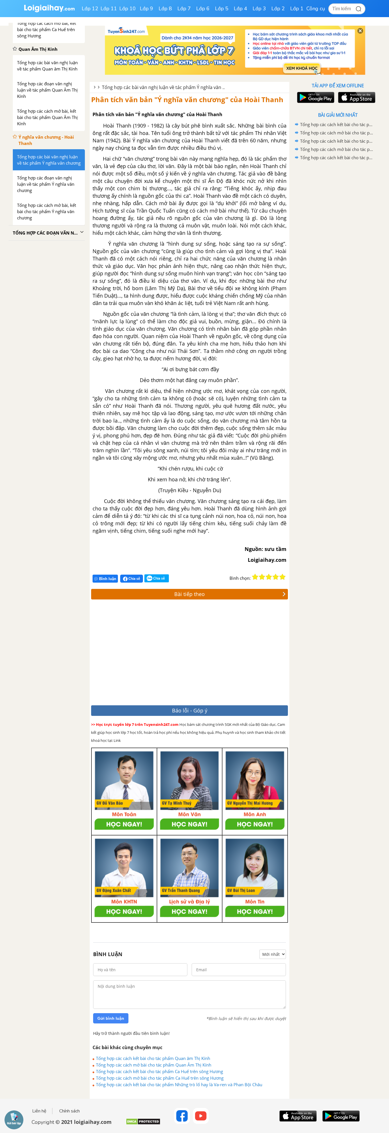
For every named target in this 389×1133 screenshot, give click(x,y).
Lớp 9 (146, 8)
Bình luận (107, 579)
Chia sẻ (134, 578)
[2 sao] (262, 576)
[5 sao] (282, 576)
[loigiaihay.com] (49, 11)
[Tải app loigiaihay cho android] (315, 97)
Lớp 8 (165, 8)
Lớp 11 (109, 8)
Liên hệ (39, 1111)
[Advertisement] (174, 654)
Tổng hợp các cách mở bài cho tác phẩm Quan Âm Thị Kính (153, 1065)
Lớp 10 (127, 8)
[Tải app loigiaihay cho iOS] (356, 97)
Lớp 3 (259, 8)
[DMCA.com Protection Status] (143, 1123)
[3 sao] (268, 576)
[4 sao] (275, 576)
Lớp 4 (240, 8)
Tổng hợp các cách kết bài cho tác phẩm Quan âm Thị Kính (153, 1058)
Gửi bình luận (110, 1018)
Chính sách (69, 1111)
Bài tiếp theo (189, 594)
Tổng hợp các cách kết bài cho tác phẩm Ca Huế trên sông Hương (159, 1071)
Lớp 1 (297, 8)
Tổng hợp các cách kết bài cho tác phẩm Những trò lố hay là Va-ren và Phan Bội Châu (179, 1084)
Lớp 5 (221, 8)
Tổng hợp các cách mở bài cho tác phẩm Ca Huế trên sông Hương (160, 1078)
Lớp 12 (90, 8)
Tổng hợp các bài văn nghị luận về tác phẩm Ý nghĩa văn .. (163, 87)
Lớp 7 (184, 8)
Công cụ (315, 8)
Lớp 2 (278, 8)
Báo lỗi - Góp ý (189, 710)
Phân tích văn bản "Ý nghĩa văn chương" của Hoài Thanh (187, 99)
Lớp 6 (203, 8)
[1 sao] (255, 576)
